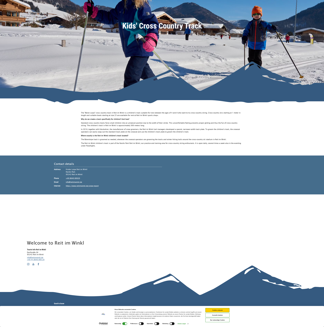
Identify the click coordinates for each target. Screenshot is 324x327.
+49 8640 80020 (73, 178)
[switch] (141, 323)
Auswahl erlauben (217, 315)
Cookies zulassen (217, 310)
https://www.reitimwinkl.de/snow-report (82, 186)
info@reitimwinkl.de (74, 182)
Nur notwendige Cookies (217, 320)
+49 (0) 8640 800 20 (35, 260)
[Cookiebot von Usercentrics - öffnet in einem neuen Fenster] (103, 323)
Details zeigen (182, 323)
